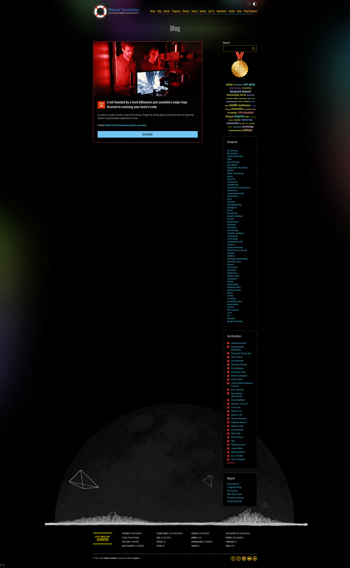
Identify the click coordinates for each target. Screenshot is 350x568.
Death (253, 98)
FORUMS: (194, 546)
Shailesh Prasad (110, 125)
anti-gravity (232, 182)
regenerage (247, 119)
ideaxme (228, 110)
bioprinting (232, 213)
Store (239, 11)
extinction (240, 102)
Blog (159, 11)
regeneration (232, 123)
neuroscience (141, 125)
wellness (247, 130)
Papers (195, 11)
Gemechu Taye (238, 372)
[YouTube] (249, 558)
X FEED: (124, 538)
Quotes (232, 11)
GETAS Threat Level (102, 539)
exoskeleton (233, 304)
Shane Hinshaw (238, 418)
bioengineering (124, 125)
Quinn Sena (236, 357)
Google (227, 106)
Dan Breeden (237, 361)
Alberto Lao (236, 415)
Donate (203, 11)
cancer (235, 99)
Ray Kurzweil (233, 162)
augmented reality (235, 193)
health (233, 105)
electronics (232, 273)
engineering (232, 284)
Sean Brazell (237, 429)
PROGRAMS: (230, 542)
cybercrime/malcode (237, 250)
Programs (176, 11)
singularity (252, 124)
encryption (232, 278)
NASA (247, 117)
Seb (233, 441)
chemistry (232, 227)
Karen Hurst (237, 379)
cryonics (231, 244)
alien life (231, 179)
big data (231, 202)
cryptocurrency (243, 99)
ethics (230, 293)
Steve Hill (235, 433)
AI (233, 85)
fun (228, 315)
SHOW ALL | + (231, 463)
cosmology (232, 238)
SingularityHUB (234, 501)
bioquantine (246, 88)
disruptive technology (237, 258)
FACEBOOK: (126, 533)
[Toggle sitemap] (249, 4)
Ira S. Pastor (237, 455)
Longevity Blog (234, 487)
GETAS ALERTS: (231, 533)
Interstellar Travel (250, 109)
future (246, 101)
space (230, 127)
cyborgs (231, 253)
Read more (148, 134)
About (152, 11)
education (232, 270)
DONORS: (194, 538)
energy (230, 281)
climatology (232, 230)
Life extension (245, 113)
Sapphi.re (136, 558)
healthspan (244, 105)
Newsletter (221, 11)
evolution (231, 298)
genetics (133, 125)
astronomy (232, 190)
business (231, 224)
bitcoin (243, 95)
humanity (253, 106)
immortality (237, 109)
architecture (232, 184)
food (229, 312)
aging (229, 84)
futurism (252, 102)
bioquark (235, 92)
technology (247, 126)
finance (230, 307)
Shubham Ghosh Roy (241, 353)
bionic (230, 210)
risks (247, 123)
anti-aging (249, 84)
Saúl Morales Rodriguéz (237, 348)
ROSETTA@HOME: (128, 546)
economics (232, 267)
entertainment (233, 287)
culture (249, 98)
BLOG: (159, 538)
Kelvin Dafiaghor (239, 375)
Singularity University (237, 167)
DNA (229, 159)
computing (232, 236)
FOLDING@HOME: (197, 542)
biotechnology (233, 95)
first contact (233, 310)
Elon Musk (232, 165)
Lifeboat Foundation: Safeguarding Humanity (116, 11)
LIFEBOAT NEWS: (162, 533)
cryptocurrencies (235, 247)
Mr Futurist (232, 490)
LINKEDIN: (194, 533)
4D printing (232, 153)
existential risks (231, 102)
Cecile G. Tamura (239, 403)
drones (230, 264)
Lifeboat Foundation (110, 558)
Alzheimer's (239, 85)
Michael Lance (238, 444)
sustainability (237, 127)
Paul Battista (237, 368)
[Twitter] (238, 558)
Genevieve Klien (238, 343)
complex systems (235, 233)
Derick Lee (236, 411)
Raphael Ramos (239, 422)
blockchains (233, 222)
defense (231, 256)
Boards (167, 11)
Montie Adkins (238, 452)
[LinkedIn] (244, 558)
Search (253, 48)
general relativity (235, 321)
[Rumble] (255, 558)
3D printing (232, 150)
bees (229, 199)
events (230, 295)
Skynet (230, 170)
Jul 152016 (101, 104)
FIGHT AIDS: (126, 542)
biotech (246, 92)
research (242, 124)
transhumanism (235, 130)
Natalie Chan (237, 426)
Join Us (211, 11)
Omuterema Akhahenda (237, 395)
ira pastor (232, 112)
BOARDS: (229, 538)
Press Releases (250, 11)
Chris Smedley (238, 459)
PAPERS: (160, 546)
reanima (237, 120)
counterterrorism (235, 241)
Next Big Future (234, 494)
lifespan (229, 116)
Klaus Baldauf (238, 400)
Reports (186, 11)
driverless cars (234, 261)
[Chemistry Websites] (240, 65)
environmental (234, 290)
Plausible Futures (235, 497)
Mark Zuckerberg (235, 173)
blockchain (250, 95)
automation (232, 196)
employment (233, 276)
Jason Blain (237, 448)
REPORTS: (160, 542)
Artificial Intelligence (236, 88)
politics (231, 120)
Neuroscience (253, 117)
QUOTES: (229, 546)
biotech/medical (235, 216)
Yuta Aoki (235, 407)
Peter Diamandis (235, 156)
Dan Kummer (237, 389)
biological (232, 207)
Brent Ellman (237, 437)
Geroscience (233, 483)
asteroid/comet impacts (238, 187)
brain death (229, 99)
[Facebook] (233, 558)
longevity (239, 116)
